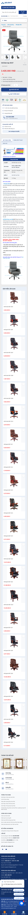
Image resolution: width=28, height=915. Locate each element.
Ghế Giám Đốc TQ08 (8, 375)
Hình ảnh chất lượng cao (9, 128)
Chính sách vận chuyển (6, 818)
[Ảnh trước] (2, 57)
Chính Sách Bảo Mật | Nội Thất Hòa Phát (9, 824)
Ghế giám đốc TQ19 (8, 536)
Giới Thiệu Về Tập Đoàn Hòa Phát (8, 805)
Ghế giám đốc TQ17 (8, 627)
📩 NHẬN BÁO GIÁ (14, 89)
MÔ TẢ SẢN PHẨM (7, 140)
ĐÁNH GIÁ (5, 143)
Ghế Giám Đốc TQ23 (8, 604)
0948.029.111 (8, 860)
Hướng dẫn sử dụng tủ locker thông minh (9, 830)
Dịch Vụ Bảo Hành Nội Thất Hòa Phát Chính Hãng (11, 822)
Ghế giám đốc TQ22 (8, 581)
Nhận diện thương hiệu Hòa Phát (8, 801)
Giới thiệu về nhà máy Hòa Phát (8, 797)
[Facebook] (2, 849)
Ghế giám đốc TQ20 (8, 673)
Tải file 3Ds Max (7, 126)
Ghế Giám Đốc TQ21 (8, 559)
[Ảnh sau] (25, 57)
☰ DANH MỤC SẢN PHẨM (8, 7)
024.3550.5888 (10, 117)
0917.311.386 (15, 860)
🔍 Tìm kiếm (22, 12)
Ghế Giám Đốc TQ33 (8, 719)
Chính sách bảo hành (5, 815)
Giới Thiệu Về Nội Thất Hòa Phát (8, 803)
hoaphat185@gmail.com (9, 842)
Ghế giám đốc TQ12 (8, 467)
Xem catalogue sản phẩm (14, 131)
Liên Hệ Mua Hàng (5, 799)
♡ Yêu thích (24, 16)
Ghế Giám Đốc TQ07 (8, 352)
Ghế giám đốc (6, 183)
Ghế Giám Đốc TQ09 (8, 398)
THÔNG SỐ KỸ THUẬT (18, 140)
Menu (5, 20)
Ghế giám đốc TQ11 (8, 444)
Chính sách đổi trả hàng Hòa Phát (8, 820)
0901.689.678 (8, 875)
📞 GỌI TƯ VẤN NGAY (14, 94)
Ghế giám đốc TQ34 (8, 742)
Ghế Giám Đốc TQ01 (8, 306)
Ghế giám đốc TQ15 (8, 490)
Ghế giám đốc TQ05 (8, 329)
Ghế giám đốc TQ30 (8, 650)
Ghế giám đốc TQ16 (8, 513)
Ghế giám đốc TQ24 (8, 696)
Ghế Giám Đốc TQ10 (8, 421)
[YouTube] (6, 849)
